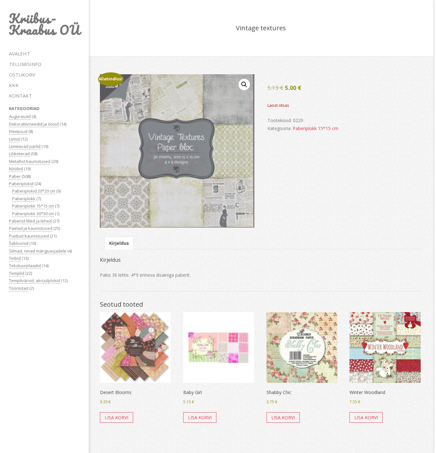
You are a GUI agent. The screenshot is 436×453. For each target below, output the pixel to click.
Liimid (14, 139)
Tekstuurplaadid (25, 265)
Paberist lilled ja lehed (30, 221)
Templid (16, 273)
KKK (14, 85)
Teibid (15, 258)
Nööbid (16, 169)
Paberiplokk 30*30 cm (33, 213)
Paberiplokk (23, 198)
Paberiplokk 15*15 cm (33, 206)
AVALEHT (19, 53)
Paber (15, 176)
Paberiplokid (21, 183)
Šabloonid (18, 243)
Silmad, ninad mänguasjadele (37, 251)
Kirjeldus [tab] (119, 243)
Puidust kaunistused (29, 236)
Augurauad (20, 116)
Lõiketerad (19, 154)
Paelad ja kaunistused (30, 228)
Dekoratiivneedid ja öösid (34, 124)
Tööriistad (18, 288)
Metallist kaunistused (29, 161)
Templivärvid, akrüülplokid (34, 280)
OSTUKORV (22, 74)
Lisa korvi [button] (116, 417)
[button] (244, 84)
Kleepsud (18, 131)
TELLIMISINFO (25, 64)
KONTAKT (20, 95)
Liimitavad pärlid (25, 146)
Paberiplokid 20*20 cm (33, 191)
